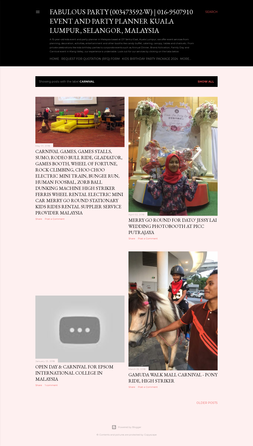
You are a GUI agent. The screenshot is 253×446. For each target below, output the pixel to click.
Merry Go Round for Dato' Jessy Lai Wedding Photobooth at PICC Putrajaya (172, 226)
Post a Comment (55, 218)
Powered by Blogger (129, 427)
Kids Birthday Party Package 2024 (150, 59)
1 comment (51, 385)
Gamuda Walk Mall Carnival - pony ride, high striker (172, 378)
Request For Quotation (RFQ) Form (90, 59)
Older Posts (207, 403)
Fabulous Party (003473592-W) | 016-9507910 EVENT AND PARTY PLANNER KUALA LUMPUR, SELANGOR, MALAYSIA (121, 21)
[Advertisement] (80, 258)
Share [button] (38, 218)
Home (54, 59)
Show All (206, 81)
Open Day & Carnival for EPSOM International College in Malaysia (74, 373)
